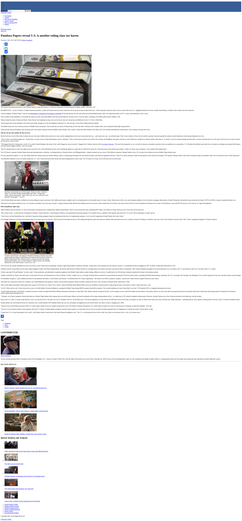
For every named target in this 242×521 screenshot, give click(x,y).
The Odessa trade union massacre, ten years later (19, 489)
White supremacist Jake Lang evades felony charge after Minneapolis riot (26, 451)
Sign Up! (3, 31)
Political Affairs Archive (12, 506)
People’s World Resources (12, 509)
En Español (8, 16)
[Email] (123, 48)
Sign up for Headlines (11, 19)
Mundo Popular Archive (12, 508)
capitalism (7, 323)
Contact (7, 17)
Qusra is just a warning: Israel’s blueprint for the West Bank (22, 501)
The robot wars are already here (14, 464)
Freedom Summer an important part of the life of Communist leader (25, 476)
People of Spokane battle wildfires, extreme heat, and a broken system (25, 434)
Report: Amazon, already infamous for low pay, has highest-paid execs (26, 388)
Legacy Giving (9, 21)
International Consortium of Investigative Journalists (45, 113)
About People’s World (11, 504)
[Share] (123, 44)
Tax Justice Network (108, 144)
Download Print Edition (12, 513)
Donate (7, 24)
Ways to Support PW (11, 22)
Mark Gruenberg (27, 40)
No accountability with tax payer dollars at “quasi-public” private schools (26, 411)
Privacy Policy (9, 511)
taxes (6, 325)
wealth (7, 327)
